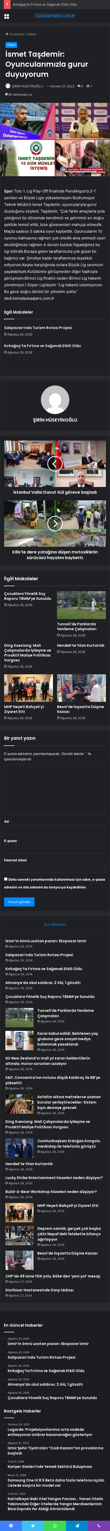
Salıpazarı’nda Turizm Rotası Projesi (38, 327)
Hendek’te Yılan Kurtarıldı (80, 645)
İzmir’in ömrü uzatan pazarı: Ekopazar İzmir (45, 941)
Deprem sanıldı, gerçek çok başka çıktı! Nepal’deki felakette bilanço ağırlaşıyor (69, 1234)
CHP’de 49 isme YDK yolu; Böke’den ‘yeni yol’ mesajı (52, 1276)
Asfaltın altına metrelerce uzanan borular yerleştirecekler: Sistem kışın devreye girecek (69, 1102)
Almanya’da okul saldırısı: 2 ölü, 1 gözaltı (43, 982)
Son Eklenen (55, 924)
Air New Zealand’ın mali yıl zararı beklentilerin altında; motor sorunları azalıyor (47, 1061)
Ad (7, 821)
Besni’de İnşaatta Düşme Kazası (80, 709)
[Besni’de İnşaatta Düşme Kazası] (81, 688)
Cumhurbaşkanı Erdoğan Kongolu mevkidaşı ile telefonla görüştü (68, 1143)
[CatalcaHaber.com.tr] (55, 16)
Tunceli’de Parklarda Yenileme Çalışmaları (76, 626)
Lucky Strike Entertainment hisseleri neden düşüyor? (54, 1177)
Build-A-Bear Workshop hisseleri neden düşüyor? (51, 1191)
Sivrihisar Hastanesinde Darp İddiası (39, 1290)
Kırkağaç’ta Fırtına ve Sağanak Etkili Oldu (45, 4)
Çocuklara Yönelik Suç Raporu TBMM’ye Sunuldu (27, 596)
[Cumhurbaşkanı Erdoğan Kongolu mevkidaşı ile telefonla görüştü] (19, 1148)
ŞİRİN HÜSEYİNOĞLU (27, 86)
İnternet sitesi (15, 860)
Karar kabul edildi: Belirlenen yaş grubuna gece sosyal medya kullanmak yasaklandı (67, 1039)
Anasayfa (16, 34)
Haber (32, 34)
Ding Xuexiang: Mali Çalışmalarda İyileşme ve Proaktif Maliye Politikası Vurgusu (27, 653)
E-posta (11, 841)
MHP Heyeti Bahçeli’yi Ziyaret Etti (24, 709)
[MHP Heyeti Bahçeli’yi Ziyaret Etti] (28, 688)
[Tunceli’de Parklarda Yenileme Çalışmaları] (81, 605)
